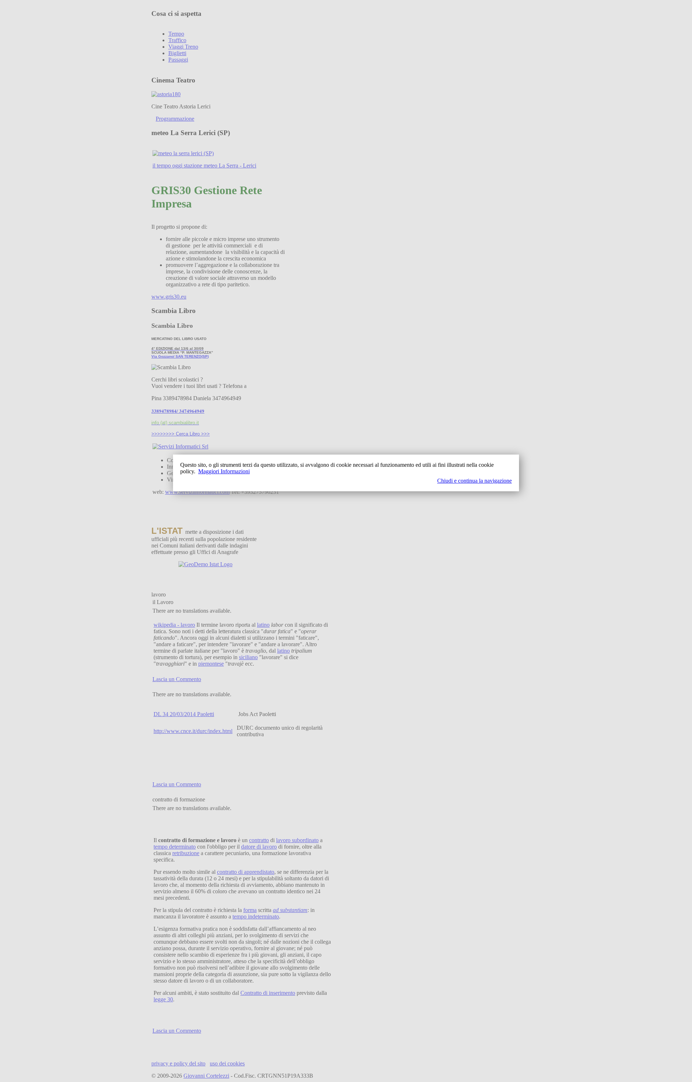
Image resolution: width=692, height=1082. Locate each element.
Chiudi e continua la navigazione (474, 481)
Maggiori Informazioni (224, 471)
